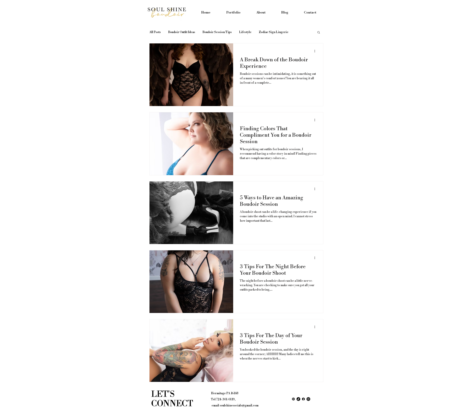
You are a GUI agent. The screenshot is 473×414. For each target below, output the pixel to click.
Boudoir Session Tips (217, 32)
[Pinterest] (293, 399)
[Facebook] (303, 399)
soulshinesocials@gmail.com (239, 405)
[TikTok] (298, 399)
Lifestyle (245, 32)
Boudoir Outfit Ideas (181, 32)
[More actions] (316, 51)
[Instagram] (308, 399)
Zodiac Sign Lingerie (273, 32)
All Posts (155, 32)
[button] (318, 33)
